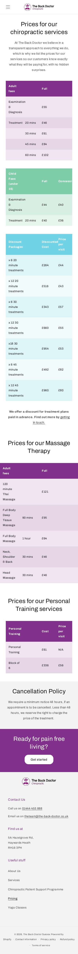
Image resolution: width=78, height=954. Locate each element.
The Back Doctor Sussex (36, 934)
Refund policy (67, 939)
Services (14, 880)
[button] (8, 7)
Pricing (12, 898)
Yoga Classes (17, 907)
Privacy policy (48, 939)
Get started (39, 759)
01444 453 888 (32, 808)
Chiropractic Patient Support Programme (35, 889)
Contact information (26, 939)
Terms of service (41, 945)
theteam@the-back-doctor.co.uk (46, 816)
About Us (14, 871)
